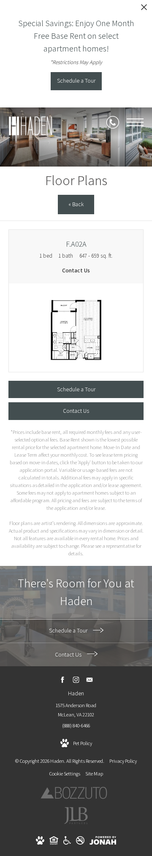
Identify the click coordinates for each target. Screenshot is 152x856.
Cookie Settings (64, 773)
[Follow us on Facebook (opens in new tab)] (62, 680)
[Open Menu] (135, 122)
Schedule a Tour (69, 630)
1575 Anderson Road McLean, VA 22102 (76, 710)
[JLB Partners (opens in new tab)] (76, 823)
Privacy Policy (123, 761)
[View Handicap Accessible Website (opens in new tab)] (67, 843)
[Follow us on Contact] (89, 680)
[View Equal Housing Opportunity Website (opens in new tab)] (53, 843)
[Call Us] (112, 122)
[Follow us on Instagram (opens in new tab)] (76, 680)
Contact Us (69, 654)
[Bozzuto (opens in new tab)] (74, 797)
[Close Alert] (144, 9)
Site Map (94, 773)
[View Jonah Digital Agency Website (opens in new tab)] (103, 842)
